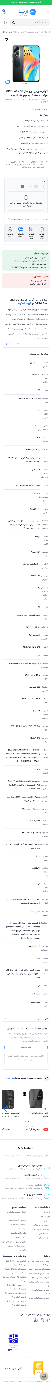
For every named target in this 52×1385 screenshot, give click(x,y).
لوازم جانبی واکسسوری (17, 1233)
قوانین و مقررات (44, 1216)
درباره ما (47, 1212)
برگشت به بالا (24, 1148)
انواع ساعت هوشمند (18, 1229)
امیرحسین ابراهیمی (10, 1381)
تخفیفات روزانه (20, 1237)
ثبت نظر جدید (26, 1047)
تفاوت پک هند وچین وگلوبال (39, 1269)
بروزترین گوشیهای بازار (17, 1220)
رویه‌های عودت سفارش (41, 1225)
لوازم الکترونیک (32, 32)
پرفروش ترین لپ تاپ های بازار (14, 1241)
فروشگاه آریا (45, 32)
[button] (26, 83)
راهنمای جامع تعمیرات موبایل (39, 1273)
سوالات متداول (44, 1233)
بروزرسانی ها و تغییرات (41, 1238)
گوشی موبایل (19, 32)
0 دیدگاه (37, 109)
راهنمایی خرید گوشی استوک (39, 1298)
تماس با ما (46, 1220)
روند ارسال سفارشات (42, 1229)
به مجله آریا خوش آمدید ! (16, 1224)
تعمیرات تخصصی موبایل (40, 1277)
